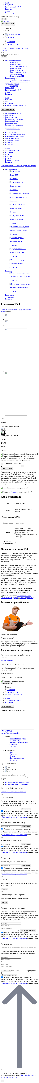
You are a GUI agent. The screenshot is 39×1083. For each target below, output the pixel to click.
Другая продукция (12, 84)
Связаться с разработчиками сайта (13, 792)
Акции (7, 11)
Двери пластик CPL (17, 76)
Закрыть (4, 889)
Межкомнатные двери (13, 60)
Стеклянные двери (12, 140)
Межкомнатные (11, 169)
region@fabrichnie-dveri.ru (10, 733)
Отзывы (8, 102)
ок (2, 1081)
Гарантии (8, 100)
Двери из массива (16, 70)
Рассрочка (9, 5)
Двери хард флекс (16, 68)
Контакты (8, 94)
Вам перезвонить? (21, 48)
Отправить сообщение (28, 930)
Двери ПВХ (14, 62)
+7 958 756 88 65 (7, 660)
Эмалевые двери (16, 74)
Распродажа (9, 88)
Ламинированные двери (19, 66)
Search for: (4, 17)
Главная (4, 309)
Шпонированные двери (18, 72)
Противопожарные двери (19, 82)
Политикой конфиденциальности (14, 817)
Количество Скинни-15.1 (12, 464)
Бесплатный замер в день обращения (8, 24)
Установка (14, 492)
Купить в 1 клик (7, 468)
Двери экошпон (15, 64)
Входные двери (11, 78)
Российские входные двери (20, 80)
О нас (7, 3)
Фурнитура (14, 86)
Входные (8, 271)
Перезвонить (26, 809)
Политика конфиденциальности (17, 782)
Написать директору (12, 13)
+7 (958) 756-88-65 (7, 48)
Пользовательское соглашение (16, 784)
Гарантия (8, 9)
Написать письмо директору (15, 105)
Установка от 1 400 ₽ (13, 7)
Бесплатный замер (8, 109)
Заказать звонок (7, 683)
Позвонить (5, 50)
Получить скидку (7, 706)
